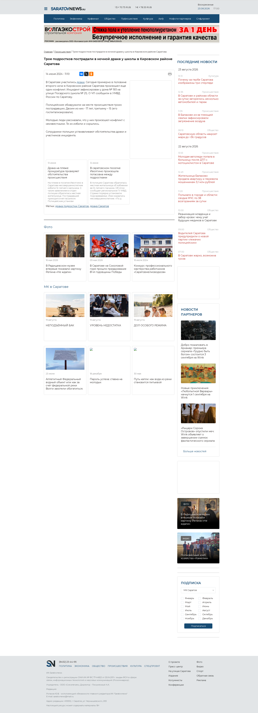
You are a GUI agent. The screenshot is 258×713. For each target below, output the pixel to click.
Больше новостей (194, 451)
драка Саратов (99, 206)
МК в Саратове (56, 287)
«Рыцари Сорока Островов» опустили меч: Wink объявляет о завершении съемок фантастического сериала (198, 434)
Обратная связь (205, 675)
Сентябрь (190, 614)
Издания (173, 675)
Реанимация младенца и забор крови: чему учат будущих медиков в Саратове (197, 217)
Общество (109, 18)
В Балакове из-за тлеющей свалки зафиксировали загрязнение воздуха (195, 118)
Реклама (201, 680)
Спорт (200, 671)
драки (81, 82)
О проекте (174, 662)
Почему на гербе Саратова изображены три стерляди (195, 81)
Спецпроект (203, 18)
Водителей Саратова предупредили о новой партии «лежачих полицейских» (193, 238)
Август (206, 610)
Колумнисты (175, 680)
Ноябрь (189, 618)
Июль (187, 610)
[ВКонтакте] (81, 74)
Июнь (205, 606)
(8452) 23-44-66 (68, 661)
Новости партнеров (180, 18)
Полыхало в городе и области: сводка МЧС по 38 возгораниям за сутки (198, 198)
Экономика (76, 18)
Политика (59, 18)
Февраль (207, 598)
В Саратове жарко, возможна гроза (197, 257)
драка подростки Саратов (72, 206)
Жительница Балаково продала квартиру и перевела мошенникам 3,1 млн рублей (198, 179)
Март (187, 602)
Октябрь (207, 614)
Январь (189, 598)
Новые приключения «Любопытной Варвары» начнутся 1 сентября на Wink (197, 393)
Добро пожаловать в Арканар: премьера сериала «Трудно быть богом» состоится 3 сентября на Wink (195, 351)
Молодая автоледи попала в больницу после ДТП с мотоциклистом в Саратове (196, 160)
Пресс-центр (175, 666)
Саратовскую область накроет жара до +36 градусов (197, 135)
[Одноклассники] (91, 74)
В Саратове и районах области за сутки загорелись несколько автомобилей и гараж (198, 99)
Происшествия (129, 18)
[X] (86, 74)
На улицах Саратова (179, 671)
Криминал (93, 18)
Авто (161, 18)
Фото (199, 662)
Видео (200, 666)
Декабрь (207, 618)
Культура (148, 18)
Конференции (176, 684)
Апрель (206, 602)
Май (187, 606)
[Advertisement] (151, 119)
